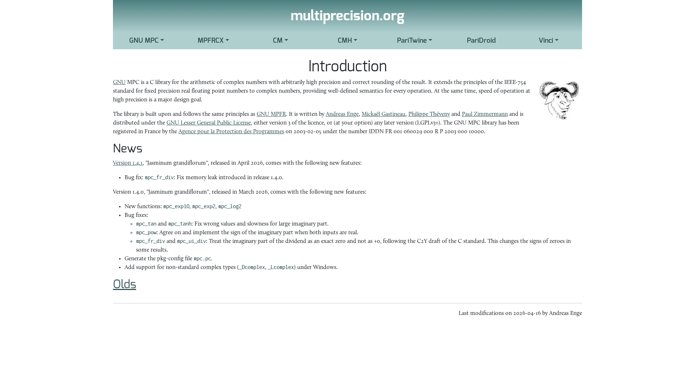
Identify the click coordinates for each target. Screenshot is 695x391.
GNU (119, 82)
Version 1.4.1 (128, 163)
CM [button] (278, 40)
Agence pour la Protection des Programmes (231, 132)
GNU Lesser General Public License (209, 123)
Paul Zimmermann (485, 114)
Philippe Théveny (429, 114)
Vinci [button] (546, 40)
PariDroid (481, 40)
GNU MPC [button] (144, 40)
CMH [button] (345, 40)
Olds (124, 284)
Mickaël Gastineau (383, 114)
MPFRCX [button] (211, 40)
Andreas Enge (342, 114)
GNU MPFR (271, 114)
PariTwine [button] (412, 40)
